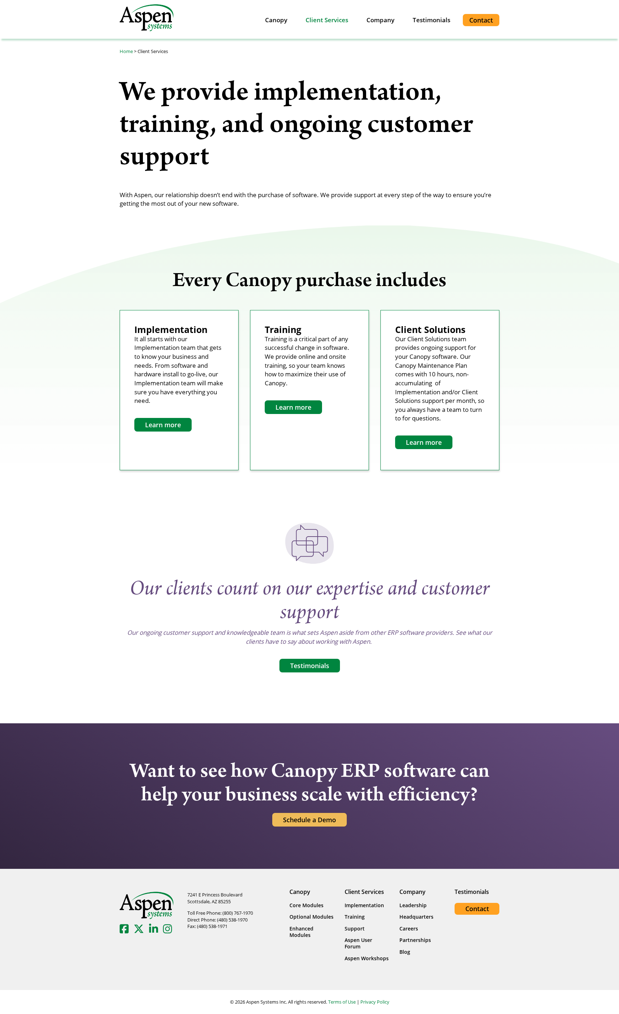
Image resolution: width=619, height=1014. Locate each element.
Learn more (163, 424)
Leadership (413, 905)
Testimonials (431, 20)
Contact (481, 20)
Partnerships (415, 940)
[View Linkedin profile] (155, 928)
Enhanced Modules (301, 931)
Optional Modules (311, 916)
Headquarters (416, 916)
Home (126, 51)
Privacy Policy (374, 1002)
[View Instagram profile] (169, 928)
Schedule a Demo (309, 819)
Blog (404, 951)
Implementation (364, 905)
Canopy (276, 20)
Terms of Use (342, 1002)
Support (355, 928)
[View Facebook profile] (126, 928)
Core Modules (306, 905)
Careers (408, 928)
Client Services (327, 20)
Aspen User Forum (358, 943)
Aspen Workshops (367, 958)
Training (355, 916)
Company (380, 20)
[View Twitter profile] (141, 928)
